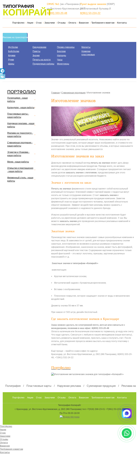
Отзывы (62, 23)
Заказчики (50, 23)
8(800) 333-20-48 (57, 13)
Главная (55, 92)
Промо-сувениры (66, 47)
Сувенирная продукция (73, 92)
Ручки (11, 59)
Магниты (85, 47)
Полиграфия (13, 385)
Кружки (11, 55)
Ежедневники (39, 47)
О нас (39, 23)
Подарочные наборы (43, 64)
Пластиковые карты (38, 385)
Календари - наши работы (20, 107)
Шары (11, 64)
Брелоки (61, 51)
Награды (61, 55)
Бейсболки (13, 51)
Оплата (72, 23)
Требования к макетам (102, 23)
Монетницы (63, 64)
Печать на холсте (42, 59)
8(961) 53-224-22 (90, 13)
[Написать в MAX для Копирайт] (127, 413)
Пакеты (36, 51)
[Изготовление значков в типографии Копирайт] (93, 122)
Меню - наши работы (18, 161)
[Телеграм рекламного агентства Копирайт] (2, 70)
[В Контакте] (2, 76)
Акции (30, 23)
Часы (59, 59)
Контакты (122, 23)
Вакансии (84, 23)
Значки (36, 55)
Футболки (13, 47)
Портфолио (18, 23)
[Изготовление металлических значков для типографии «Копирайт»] (89, 375)
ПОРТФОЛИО (21, 91)
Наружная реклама (69, 385)
